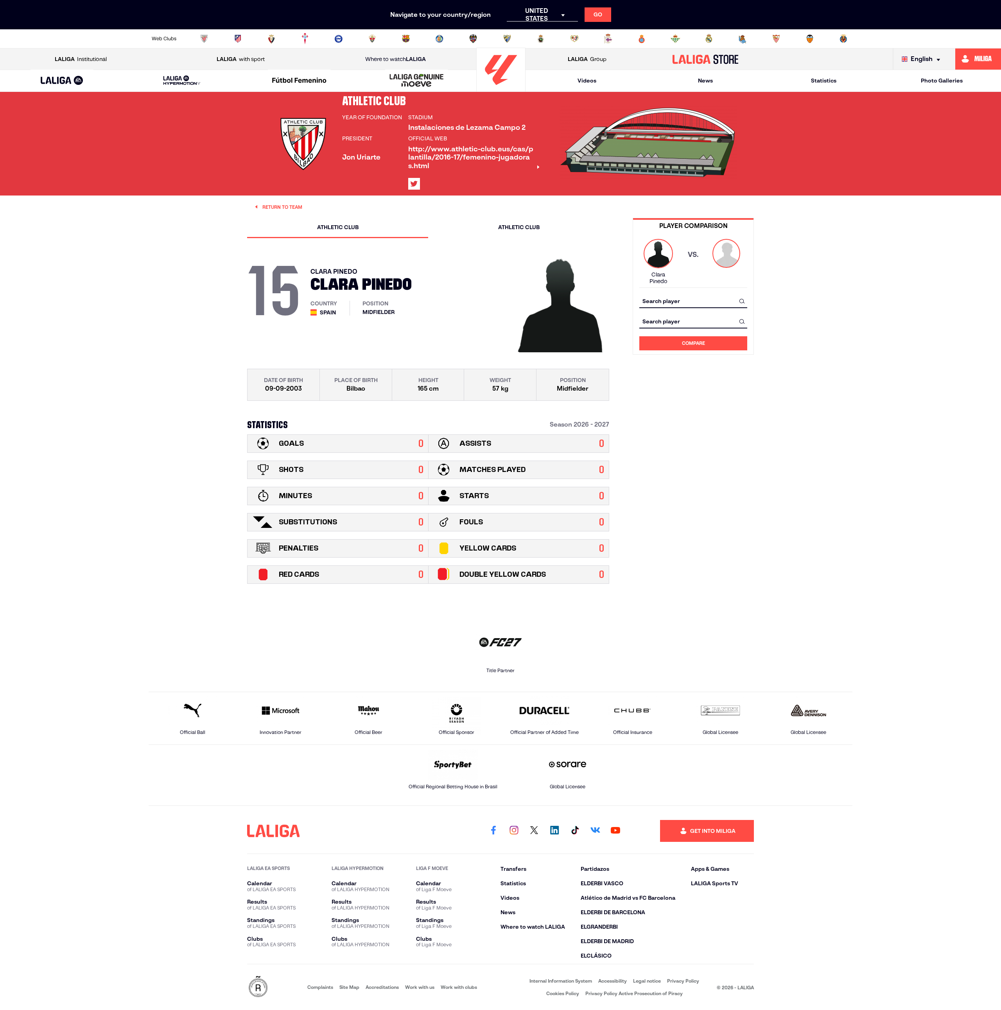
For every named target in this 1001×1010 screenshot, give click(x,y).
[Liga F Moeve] (299, 81)
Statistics (823, 80)
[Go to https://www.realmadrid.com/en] (709, 39)
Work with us (419, 987)
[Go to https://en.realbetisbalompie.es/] (675, 39)
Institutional (81, 59)
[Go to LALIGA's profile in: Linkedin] (554, 831)
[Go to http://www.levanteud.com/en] (473, 39)
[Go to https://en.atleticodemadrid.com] (238, 39)
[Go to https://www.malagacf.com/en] (507, 39)
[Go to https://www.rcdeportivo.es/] (608, 39)
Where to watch (395, 59)
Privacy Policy (683, 980)
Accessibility (612, 980)
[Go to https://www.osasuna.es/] (271, 39)
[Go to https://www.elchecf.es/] (372, 39)
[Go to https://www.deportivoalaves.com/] (338, 39)
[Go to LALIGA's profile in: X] (414, 184)
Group (587, 59)
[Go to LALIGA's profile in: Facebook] (493, 831)
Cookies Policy (562, 993)
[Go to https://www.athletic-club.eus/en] (204, 39)
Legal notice (647, 980)
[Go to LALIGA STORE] (705, 59)
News (705, 80)
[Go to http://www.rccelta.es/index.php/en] (305, 39)
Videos (587, 80)
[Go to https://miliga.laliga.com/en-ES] (978, 59)
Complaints (320, 987)
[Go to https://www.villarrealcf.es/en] (843, 39)
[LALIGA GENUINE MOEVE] (417, 81)
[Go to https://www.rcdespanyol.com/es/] (642, 39)
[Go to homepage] (501, 88)
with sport (241, 59)
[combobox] (693, 301)
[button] (62, 80)
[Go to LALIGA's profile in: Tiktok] (575, 831)
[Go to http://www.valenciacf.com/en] (810, 39)
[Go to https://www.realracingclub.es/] (541, 39)
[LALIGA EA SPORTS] (62, 81)
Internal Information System (560, 980)
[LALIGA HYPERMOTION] (182, 80)
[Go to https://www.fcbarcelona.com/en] (406, 39)
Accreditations (382, 987)
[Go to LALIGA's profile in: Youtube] (615, 831)
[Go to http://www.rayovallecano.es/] (574, 39)
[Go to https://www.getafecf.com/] (439, 39)
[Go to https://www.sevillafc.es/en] (776, 39)
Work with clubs (459, 987)
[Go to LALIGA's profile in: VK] (595, 831)
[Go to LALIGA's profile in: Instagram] (514, 831)
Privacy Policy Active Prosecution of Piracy (634, 993)
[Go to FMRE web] (258, 987)
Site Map (349, 987)
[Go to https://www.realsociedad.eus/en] (742, 39)
